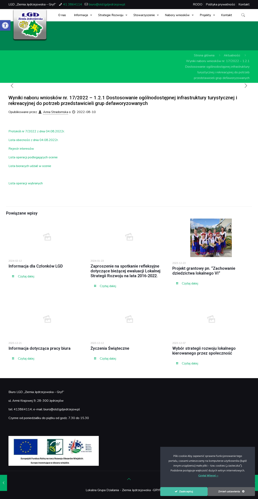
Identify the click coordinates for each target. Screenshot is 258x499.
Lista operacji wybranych (25, 183)
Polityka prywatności (220, 4)
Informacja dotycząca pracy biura (39, 348)
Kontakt (244, 4)
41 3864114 (72, 4)
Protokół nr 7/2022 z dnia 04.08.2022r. (36, 131)
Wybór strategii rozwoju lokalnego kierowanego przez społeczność (204, 351)
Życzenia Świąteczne (110, 348)
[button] (5, 25)
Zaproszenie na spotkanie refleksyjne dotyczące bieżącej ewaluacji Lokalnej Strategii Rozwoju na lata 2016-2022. (125, 271)
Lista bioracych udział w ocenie (29, 166)
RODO (197, 4)
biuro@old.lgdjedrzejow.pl (107, 4)
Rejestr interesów (21, 148)
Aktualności (232, 55)
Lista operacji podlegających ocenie (33, 157)
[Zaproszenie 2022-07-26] (3, 483)
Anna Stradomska (55, 112)
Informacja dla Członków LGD (35, 266)
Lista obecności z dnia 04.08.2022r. (33, 140)
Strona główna (204, 55)
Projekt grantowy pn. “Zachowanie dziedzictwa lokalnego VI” (203, 271)
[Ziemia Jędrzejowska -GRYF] (29, 25)
